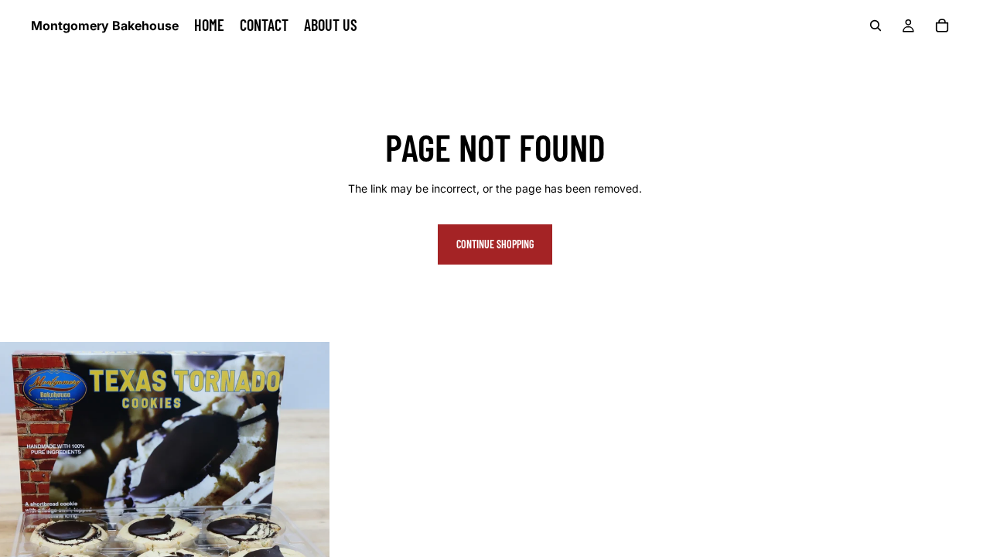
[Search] (876, 26)
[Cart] (942, 26)
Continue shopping (495, 244)
